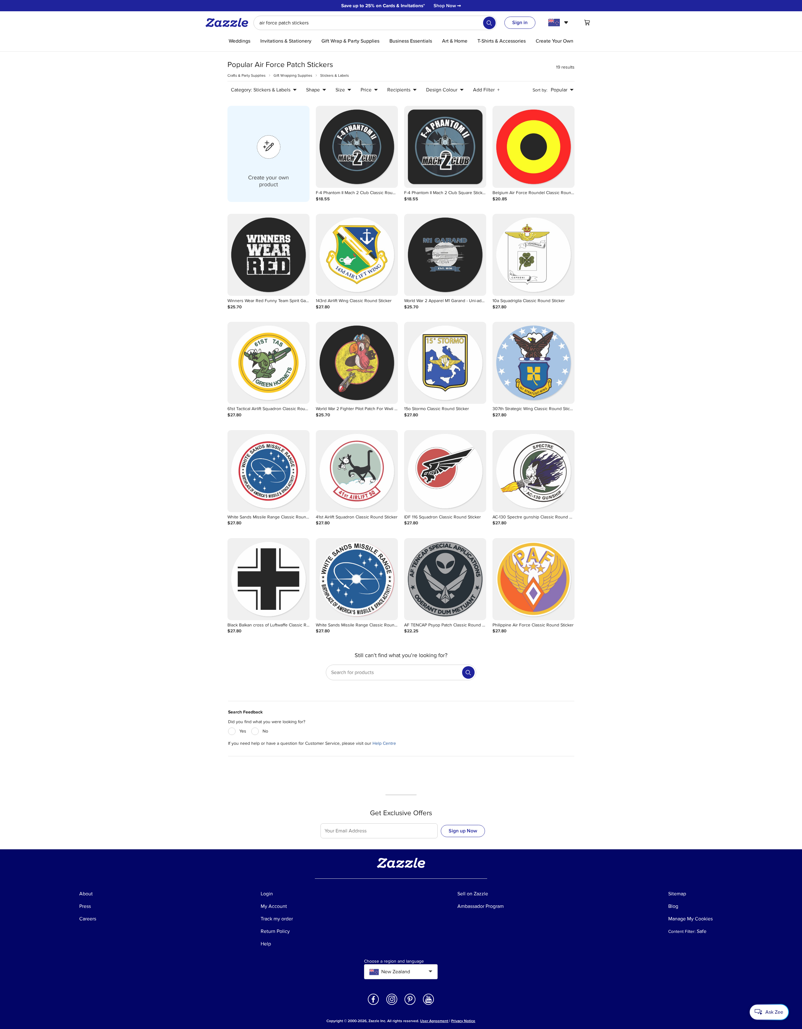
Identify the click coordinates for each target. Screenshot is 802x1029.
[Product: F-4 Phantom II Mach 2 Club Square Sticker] (445, 147)
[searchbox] (375, 23)
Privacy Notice (463, 1021)
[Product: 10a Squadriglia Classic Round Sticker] (533, 255)
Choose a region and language (394, 961)
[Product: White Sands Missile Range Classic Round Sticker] (268, 471)
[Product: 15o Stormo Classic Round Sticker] (445, 363)
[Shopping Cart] (587, 22)
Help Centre (384, 743)
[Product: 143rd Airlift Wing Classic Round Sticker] (357, 255)
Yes (242, 731)
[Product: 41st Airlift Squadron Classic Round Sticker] (357, 471)
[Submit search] (489, 23)
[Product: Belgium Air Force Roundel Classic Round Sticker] (533, 147)
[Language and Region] (559, 22)
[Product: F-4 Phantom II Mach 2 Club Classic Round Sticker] (357, 147)
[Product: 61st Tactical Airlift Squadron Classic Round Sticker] (268, 363)
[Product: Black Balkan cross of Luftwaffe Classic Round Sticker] (268, 579)
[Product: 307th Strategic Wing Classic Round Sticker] (533, 363)
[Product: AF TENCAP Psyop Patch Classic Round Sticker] (445, 579)
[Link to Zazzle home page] (229, 22)
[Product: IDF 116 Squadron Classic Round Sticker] (445, 471)
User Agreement (434, 1021)
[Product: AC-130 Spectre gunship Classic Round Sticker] (533, 471)
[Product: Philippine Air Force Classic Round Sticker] (533, 579)
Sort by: (540, 90)
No (265, 731)
